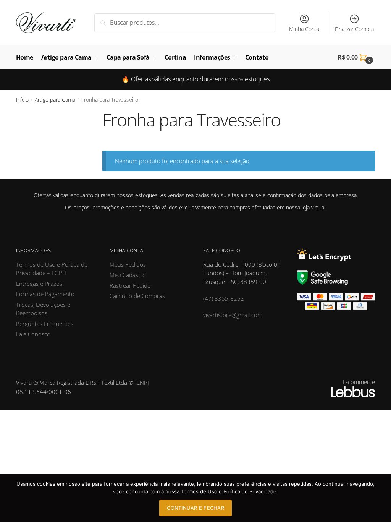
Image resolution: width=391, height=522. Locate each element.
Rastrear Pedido (130, 285)
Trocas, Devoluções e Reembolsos (43, 309)
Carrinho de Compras (137, 296)
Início (22, 99)
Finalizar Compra (354, 28)
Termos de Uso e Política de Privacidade (228, 491)
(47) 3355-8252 (223, 298)
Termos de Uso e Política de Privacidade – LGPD (51, 269)
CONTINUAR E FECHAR (195, 508)
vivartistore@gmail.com (232, 315)
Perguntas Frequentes (44, 323)
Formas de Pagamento (45, 294)
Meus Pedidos (128, 264)
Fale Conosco (33, 334)
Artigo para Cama (55, 99)
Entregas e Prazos (39, 283)
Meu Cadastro (128, 275)
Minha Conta (304, 28)
